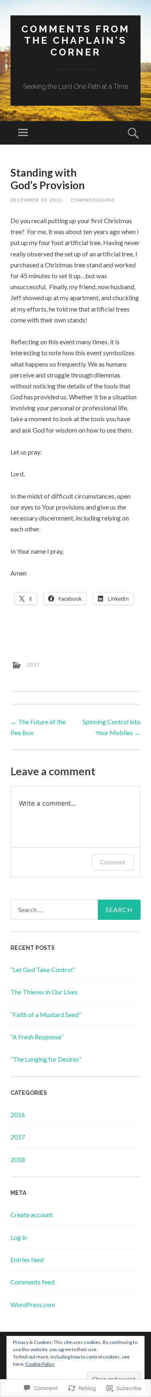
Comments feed (32, 1282)
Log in (18, 1237)
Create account (31, 1214)
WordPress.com (32, 1304)
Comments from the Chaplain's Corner (75, 40)
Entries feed (26, 1259)
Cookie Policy (39, 1364)
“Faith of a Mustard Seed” (45, 1014)
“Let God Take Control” (42, 969)
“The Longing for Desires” (45, 1059)
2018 (17, 1159)
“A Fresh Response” (36, 1037)
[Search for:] (75, 910)
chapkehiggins (92, 200)
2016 (17, 1114)
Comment (112, 862)
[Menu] (23, 133)
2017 (33, 664)
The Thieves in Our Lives (44, 992)
